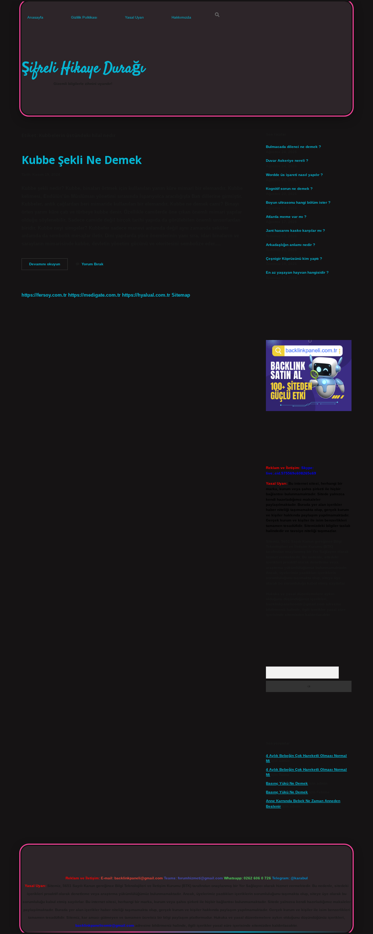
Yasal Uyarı (134, 17)
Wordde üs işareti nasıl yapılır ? (294, 175)
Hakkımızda (181, 17)
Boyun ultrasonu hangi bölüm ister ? (298, 202)
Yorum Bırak (92, 264)
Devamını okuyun (48, 266)
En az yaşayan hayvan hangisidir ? (297, 272)
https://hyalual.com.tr (146, 295)
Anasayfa (35, 17)
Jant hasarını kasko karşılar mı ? (295, 230)
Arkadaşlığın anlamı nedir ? (290, 245)
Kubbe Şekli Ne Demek (81, 159)
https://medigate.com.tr (94, 295)
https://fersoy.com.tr (44, 295)
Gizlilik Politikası (84, 17)
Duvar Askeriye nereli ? (287, 161)
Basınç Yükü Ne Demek (287, 783)
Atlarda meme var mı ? (286, 217)
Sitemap (181, 295)
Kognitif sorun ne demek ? (289, 189)
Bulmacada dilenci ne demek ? (293, 147)
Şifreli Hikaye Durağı (83, 68)
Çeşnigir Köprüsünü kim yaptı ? (294, 259)
